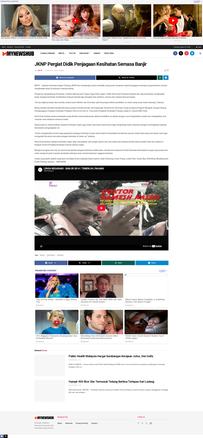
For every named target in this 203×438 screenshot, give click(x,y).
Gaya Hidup (84, 53)
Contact (28, 47)
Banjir (42, 255)
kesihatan (51, 255)
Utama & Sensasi (47, 53)
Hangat (97, 53)
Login (199, 47)
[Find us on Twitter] (181, 53)
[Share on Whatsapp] (160, 77)
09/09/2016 (49, 70)
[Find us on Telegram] (192, 53)
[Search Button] (200, 53)
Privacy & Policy (19, 47)
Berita (61, 53)
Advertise (10, 47)
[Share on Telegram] (165, 77)
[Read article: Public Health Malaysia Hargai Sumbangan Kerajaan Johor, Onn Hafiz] (50, 365)
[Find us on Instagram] (186, 53)
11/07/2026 (73, 385)
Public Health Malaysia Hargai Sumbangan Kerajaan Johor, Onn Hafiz (111, 356)
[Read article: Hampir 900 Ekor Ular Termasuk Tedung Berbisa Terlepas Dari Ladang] (50, 391)
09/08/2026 (73, 360)
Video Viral (109, 53)
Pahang (60, 255)
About (4, 47)
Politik (72, 53)
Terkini (61, 70)
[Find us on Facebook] (175, 53)
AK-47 (40, 70)
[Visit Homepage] (18, 53)
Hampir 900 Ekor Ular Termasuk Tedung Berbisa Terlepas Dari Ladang (111, 381)
